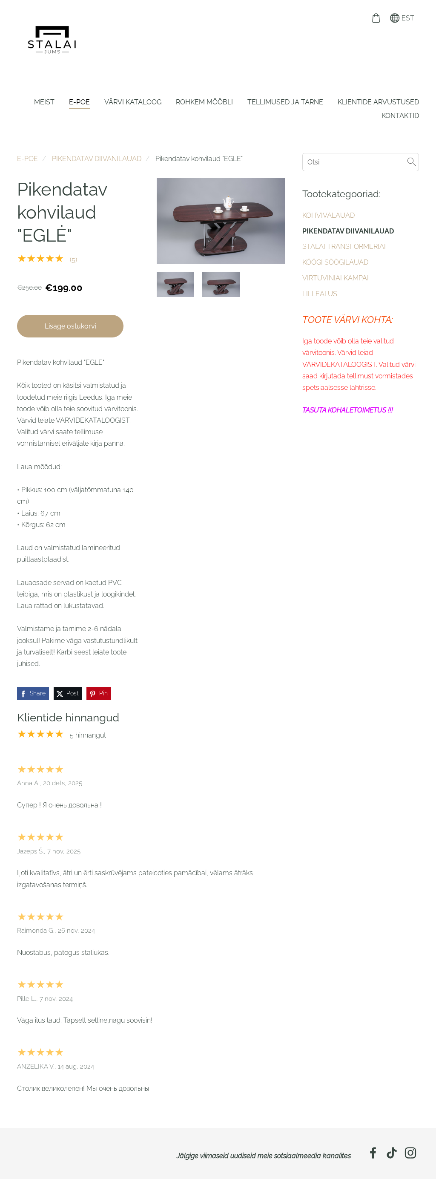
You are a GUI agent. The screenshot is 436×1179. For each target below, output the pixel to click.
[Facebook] (373, 1152)
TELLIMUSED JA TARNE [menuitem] (285, 102)
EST (407, 18)
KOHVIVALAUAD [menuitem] (328, 215)
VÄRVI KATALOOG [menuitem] (132, 102)
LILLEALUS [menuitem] (319, 294)
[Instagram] (410, 1152)
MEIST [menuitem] (44, 102)
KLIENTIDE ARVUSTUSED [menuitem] (378, 102)
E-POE (27, 159)
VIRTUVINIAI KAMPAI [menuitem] (335, 278)
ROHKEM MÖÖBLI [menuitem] (204, 102)
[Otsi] (412, 162)
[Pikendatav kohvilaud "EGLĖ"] (175, 284)
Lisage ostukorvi (70, 326)
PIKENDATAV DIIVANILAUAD (96, 159)
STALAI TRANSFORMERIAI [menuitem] (344, 246)
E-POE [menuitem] (79, 102)
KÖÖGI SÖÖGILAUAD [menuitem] (335, 262)
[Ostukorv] (375, 18)
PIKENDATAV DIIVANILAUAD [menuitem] (348, 231)
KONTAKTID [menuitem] (400, 116)
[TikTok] (391, 1152)
